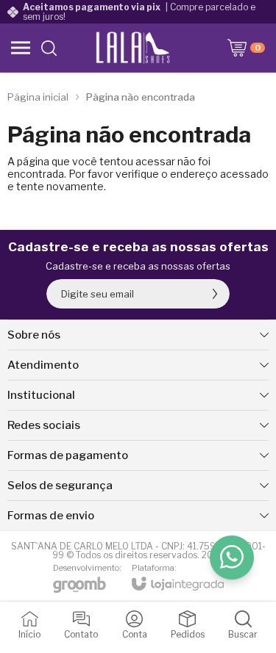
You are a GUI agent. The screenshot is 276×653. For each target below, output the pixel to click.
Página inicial (37, 97)
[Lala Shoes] (134, 47)
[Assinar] (215, 294)
